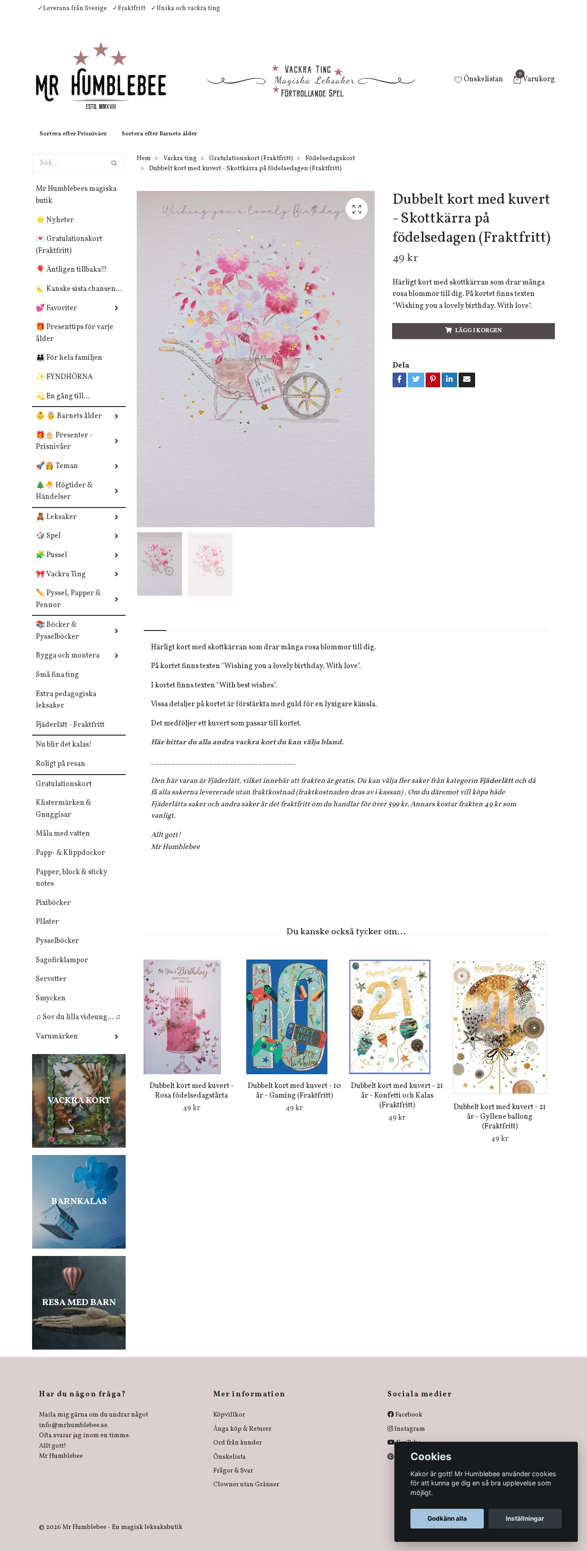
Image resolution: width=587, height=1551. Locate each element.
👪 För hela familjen (69, 367)
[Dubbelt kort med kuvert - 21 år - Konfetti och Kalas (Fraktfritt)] (397, 1026)
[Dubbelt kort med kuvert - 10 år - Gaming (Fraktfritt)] (294, 1026)
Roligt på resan (60, 773)
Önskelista (229, 1466)
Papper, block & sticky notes (71, 887)
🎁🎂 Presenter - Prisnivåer (64, 451)
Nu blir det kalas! (64, 754)
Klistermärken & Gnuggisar (63, 818)
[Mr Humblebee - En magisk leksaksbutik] (108, 85)
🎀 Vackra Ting (61, 584)
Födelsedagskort (330, 167)
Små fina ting (57, 684)
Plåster (47, 931)
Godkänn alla (447, 1518)
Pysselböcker (57, 950)
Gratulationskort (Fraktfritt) (251, 167)
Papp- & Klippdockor (70, 862)
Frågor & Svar (233, 1480)
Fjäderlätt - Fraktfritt (70, 734)
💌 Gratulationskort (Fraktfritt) (69, 254)
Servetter (51, 988)
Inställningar (525, 1518)
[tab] (155, 632)
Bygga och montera (68, 665)
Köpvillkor (229, 1424)
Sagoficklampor (62, 970)
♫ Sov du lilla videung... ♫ (78, 1026)
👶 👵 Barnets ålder (69, 425)
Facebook (408, 1424)
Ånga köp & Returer (242, 1438)
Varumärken (57, 1046)
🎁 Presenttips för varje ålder (74, 342)
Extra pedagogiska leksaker (66, 709)
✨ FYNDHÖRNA (64, 386)
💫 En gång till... (63, 406)
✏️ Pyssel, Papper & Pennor (68, 608)
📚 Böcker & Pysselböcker (57, 640)
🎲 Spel (48, 545)
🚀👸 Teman (57, 475)
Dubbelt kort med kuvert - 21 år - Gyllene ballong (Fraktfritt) (500, 1126)
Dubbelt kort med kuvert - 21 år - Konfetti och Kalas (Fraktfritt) (397, 1105)
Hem (144, 167)
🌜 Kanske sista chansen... (79, 298)
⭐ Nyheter (55, 229)
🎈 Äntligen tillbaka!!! (71, 279)
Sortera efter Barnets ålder (159, 143)
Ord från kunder (237, 1452)
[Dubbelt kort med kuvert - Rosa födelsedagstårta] (191, 1026)
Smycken (51, 1008)
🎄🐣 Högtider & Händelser (64, 501)
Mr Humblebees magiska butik (76, 204)
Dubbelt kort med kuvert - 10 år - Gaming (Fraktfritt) (294, 1100)
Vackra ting (180, 167)
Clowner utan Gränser (246, 1494)
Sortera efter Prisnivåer (73, 143)
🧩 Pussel (51, 564)
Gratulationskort (64, 793)
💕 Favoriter (56, 317)
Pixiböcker (53, 912)
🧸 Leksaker (56, 526)
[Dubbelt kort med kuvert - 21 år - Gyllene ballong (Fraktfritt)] (500, 1037)
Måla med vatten (63, 843)
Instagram (409, 1438)
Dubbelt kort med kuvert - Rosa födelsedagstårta (192, 1100)
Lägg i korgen (478, 340)
